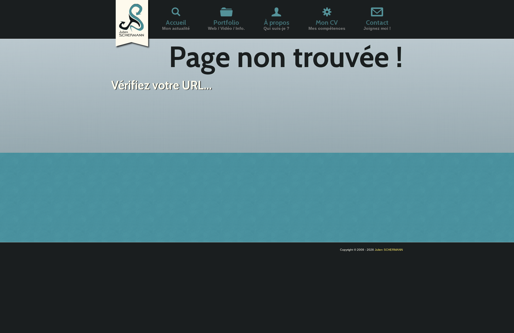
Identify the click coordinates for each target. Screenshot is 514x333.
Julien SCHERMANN (389, 249)
